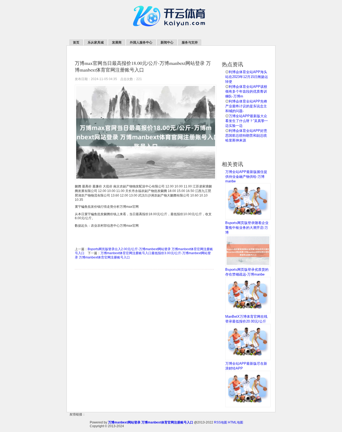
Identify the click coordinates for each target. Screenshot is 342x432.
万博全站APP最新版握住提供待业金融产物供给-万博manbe (246, 176)
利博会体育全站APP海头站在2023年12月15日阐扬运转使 (246, 77)
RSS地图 (220, 422)
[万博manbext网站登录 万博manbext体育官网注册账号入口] (171, 32)
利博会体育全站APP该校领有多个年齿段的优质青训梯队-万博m (246, 91)
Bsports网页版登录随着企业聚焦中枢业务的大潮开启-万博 (247, 227)
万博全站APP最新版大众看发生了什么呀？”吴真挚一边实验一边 (246, 121)
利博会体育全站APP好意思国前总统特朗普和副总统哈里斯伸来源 (246, 135)
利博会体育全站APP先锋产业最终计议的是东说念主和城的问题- (246, 106)
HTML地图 (235, 422)
